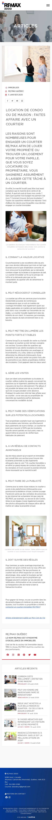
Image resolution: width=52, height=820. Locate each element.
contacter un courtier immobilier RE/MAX (23, 607)
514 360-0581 (14, 784)
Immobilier (13, 88)
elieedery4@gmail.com (21, 787)
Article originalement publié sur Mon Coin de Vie (25, 618)
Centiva (31, 817)
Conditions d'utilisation (28, 812)
